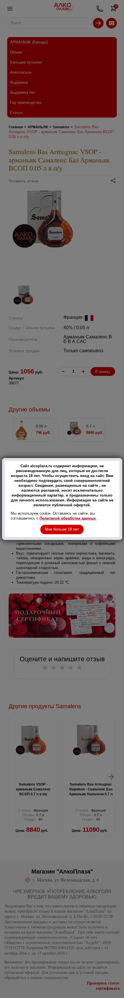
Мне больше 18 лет (62, 529)
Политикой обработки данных (68, 518)
